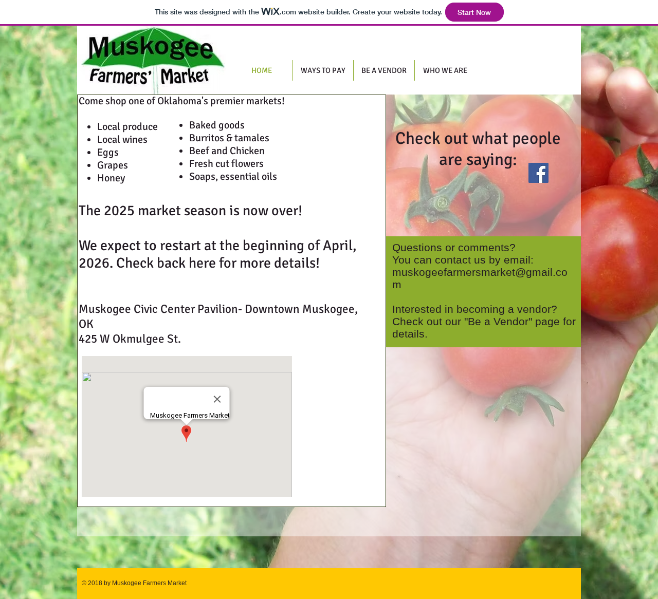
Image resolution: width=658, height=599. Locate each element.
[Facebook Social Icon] (538, 173)
